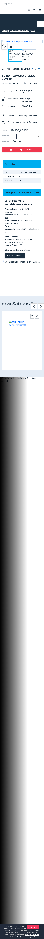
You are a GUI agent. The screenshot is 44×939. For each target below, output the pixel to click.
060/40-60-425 (11, 223)
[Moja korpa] (39, 10)
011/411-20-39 (19, 214)
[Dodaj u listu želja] (4, 46)
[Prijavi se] (28, 10)
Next (41, 306)
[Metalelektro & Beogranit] (11, 17)
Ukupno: (5, 130)
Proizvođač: (7, 83)
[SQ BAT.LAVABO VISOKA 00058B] (22, 41)
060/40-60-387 (27, 220)
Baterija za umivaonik (19, 30)
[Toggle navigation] (40, 24)
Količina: (5, 135)
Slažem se (33, 927)
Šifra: (26, 83)
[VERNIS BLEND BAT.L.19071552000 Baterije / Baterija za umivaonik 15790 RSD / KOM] (22, 342)
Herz (33, 30)
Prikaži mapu (14, 255)
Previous (34, 306)
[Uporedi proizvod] (10, 46)
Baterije (5, 30)
